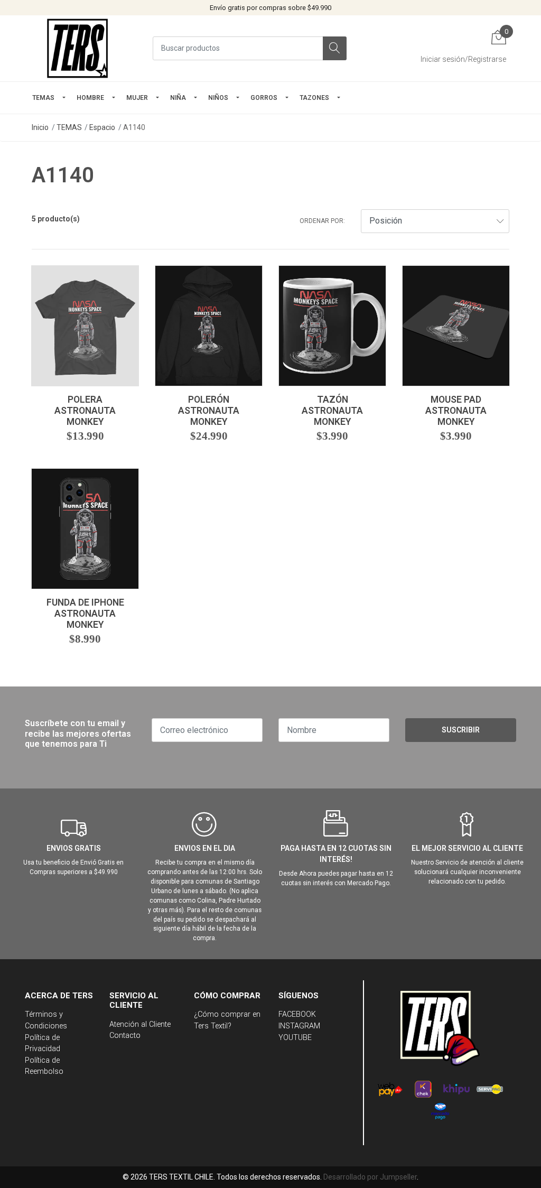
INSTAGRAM (299, 1026)
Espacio (102, 127)
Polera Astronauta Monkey (85, 410)
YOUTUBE (295, 1037)
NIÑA (178, 97)
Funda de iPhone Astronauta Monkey (85, 613)
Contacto (125, 1035)
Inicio (40, 127)
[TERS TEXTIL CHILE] (79, 48)
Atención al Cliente (140, 1024)
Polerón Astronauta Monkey (208, 410)
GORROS (263, 97)
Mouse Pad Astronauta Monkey (456, 410)
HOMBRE (90, 97)
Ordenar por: (322, 221)
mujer (137, 97)
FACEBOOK (297, 1014)
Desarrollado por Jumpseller (370, 1177)
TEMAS (43, 97)
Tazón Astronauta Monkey (332, 410)
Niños (218, 97)
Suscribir (461, 730)
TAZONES (314, 97)
